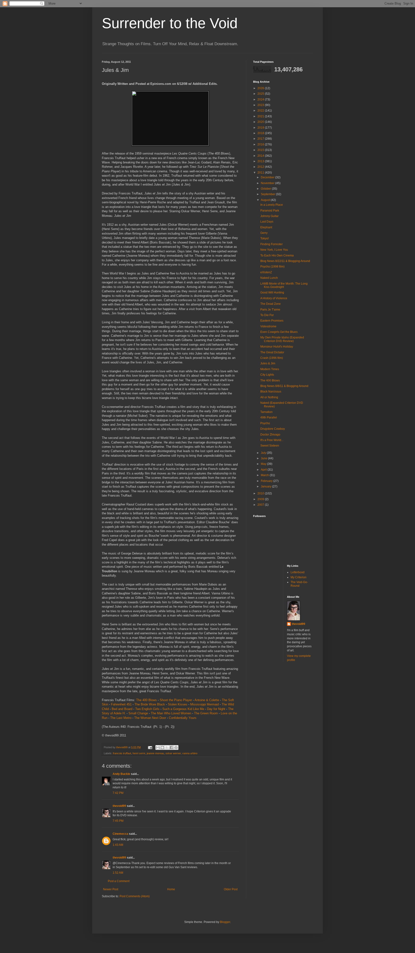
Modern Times (269, 369)
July (264, 453)
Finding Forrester (271, 244)
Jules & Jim (267, 363)
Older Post (231, 889)
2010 (261, 493)
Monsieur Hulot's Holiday (276, 346)
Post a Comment (118, 881)
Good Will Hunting (272, 292)
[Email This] (157, 747)
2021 (261, 116)
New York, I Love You (274, 249)
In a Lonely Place (271, 204)
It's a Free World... (271, 440)
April (264, 469)
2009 (261, 499)
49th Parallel (268, 417)
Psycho (265, 423)
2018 (261, 133)
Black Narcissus (270, 391)
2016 (261, 144)
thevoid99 (119, 806)
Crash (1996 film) (271, 358)
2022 (261, 110)
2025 (261, 93)
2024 (261, 99)
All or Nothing (269, 397)
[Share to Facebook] (171, 747)
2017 (261, 138)
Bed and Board (122, 709)
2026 (261, 88)
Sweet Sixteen (269, 445)
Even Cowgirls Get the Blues (279, 332)
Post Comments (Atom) (135, 896)
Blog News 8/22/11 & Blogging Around (285, 261)
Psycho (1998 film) (272, 266)
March (265, 475)
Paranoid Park (269, 210)
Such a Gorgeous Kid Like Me (183, 709)
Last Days (266, 221)
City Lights (267, 374)
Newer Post (110, 889)
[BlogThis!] (162, 747)
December (268, 177)
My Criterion (298, 577)
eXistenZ (266, 272)
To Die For (267, 315)
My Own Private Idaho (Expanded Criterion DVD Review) (282, 339)
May (264, 464)
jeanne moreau (155, 753)
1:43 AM (118, 845)
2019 (261, 127)
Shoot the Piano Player (176, 700)
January (266, 486)
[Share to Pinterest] (176, 747)
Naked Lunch (269, 278)
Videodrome (268, 326)
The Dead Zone (270, 303)
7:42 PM (118, 793)
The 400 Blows (146, 700)
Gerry (264, 233)
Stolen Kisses (177, 704)
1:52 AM (118, 872)
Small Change (138, 713)
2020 (261, 122)
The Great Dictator (272, 352)
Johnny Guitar (269, 216)
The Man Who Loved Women (171, 713)
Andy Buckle (121, 774)
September (268, 194)
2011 (261, 172)
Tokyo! (264, 238)
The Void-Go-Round (299, 583)
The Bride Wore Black (149, 704)
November (268, 183)
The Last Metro (120, 718)
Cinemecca (120, 833)
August (266, 200)
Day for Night (216, 709)
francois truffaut (122, 753)
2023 (261, 105)
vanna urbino (189, 753)
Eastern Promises (271, 320)
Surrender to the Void (170, 23)
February (267, 481)
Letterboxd (298, 572)
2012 (261, 166)
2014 (261, 155)
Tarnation (266, 412)
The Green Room (206, 713)
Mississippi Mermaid (204, 704)
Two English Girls (147, 709)
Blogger (225, 922)
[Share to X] (167, 747)
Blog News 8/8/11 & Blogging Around (284, 386)
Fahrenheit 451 (121, 704)
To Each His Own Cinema (277, 255)
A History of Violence (273, 298)
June (264, 458)
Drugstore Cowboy (272, 428)
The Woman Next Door (150, 718)
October (266, 188)
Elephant (266, 227)
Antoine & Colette (207, 700)
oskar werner (173, 753)
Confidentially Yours (182, 718)
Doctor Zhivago (270, 434)
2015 (261, 150)
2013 (261, 161)
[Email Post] (150, 747)
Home (171, 889)
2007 (261, 504)
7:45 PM (118, 820)
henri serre (139, 753)
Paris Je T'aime (270, 309)
